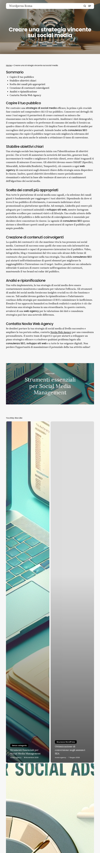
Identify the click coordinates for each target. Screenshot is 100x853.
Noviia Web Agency (60, 332)
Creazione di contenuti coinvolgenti (29, 88)
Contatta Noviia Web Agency (25, 95)
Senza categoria (19, 745)
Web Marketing (50, 22)
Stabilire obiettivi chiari (23, 80)
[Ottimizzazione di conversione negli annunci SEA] (72, 592)
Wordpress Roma (20, 6)
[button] (89, 6)
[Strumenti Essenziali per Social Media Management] (27, 592)
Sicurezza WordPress (66, 742)
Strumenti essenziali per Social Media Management (50, 384)
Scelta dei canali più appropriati (27, 84)
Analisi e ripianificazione (23, 91)
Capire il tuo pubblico (22, 77)
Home (9, 65)
